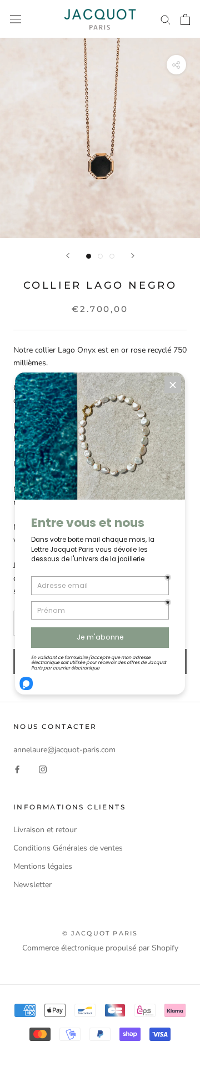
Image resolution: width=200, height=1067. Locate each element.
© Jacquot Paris (100, 933)
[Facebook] (17, 768)
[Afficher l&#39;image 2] (100, 256)
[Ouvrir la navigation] (15, 19)
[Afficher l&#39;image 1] (88, 256)
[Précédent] (67, 255)
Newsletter (32, 884)
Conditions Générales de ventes (68, 848)
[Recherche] (166, 19)
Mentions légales (42, 866)
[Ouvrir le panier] (185, 19)
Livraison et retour (45, 829)
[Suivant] (132, 255)
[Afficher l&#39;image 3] (111, 256)
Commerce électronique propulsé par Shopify (100, 948)
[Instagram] (43, 768)
